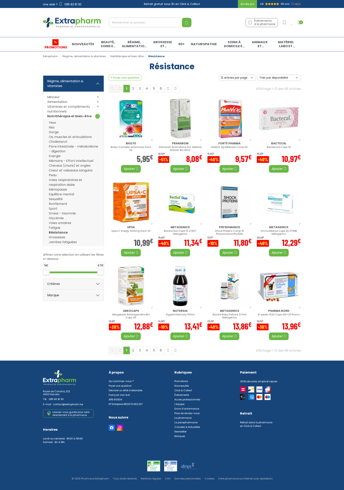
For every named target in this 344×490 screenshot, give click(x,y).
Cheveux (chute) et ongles (70, 165)
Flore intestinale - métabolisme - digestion (73, 149)
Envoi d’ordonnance (186, 408)
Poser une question (120, 385)
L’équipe (179, 404)
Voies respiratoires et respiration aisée (65, 182)
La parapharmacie (185, 422)
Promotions (181, 381)
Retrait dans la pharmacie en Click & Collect (256, 424)
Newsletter (180, 431)
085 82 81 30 (56, 399)
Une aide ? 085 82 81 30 (62, 4)
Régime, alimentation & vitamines (65, 83)
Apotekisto (245, 478)
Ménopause (58, 189)
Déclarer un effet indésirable (125, 390)
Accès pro (247, 4)
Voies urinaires (60, 223)
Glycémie (56, 218)
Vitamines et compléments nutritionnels (68, 109)
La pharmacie (183, 418)
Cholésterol (58, 141)
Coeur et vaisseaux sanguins (71, 170)
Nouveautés (181, 385)
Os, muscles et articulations (70, 137)
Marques (179, 436)
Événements (181, 395)
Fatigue (54, 227)
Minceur (53, 97)
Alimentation (57, 102)
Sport (53, 208)
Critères (53, 284)
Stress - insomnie (62, 213)
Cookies (209, 478)
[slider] (46, 272)
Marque (53, 295)
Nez (52, 127)
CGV (168, 478)
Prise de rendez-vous (187, 413)
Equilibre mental (61, 194)
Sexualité (56, 199)
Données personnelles (187, 478)
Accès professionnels (187, 399)
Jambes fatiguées (63, 242)
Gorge (54, 132)
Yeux (52, 122)
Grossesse (57, 237)
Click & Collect (183, 390)
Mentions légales (151, 478)
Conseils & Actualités (187, 427)
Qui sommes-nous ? (121, 381)
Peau (53, 175)
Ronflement (58, 203)
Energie (55, 156)
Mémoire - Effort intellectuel (71, 160)
